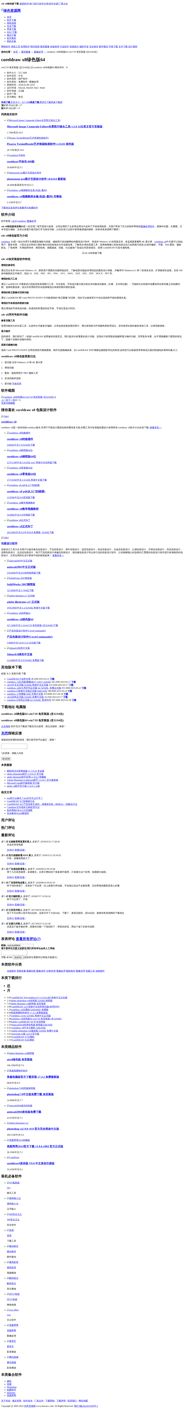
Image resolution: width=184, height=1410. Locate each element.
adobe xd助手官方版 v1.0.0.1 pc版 (23, 786)
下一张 (11, 400)
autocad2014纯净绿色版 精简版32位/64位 (32, 1025)
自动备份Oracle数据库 (18, 813)
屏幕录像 (21, 971)
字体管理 (16, 383)
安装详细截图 (8, 403)
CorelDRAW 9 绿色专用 (18, 679)
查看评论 (24, 207)
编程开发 (84, 46)
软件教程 (11, 38)
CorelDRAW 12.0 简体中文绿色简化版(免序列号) (35, 1006)
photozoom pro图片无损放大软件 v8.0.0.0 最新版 (36, 178)
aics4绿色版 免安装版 (19, 1059)
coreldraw (21, 221)
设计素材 (132, 46)
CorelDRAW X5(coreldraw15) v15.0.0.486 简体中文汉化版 (39, 997)
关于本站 (5, 1400)
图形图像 (44, 46)
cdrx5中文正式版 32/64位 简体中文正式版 (27, 685)
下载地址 (5, 207)
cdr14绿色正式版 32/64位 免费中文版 (25, 697)
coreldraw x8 (160, 241)
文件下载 (123, 46)
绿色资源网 (30, 1406)
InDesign (11, 1392)
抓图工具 (90, 971)
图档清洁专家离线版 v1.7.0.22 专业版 (25, 771)
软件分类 (43, 3)
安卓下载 (11, 26)
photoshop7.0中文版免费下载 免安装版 (30, 1094)
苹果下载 (11, 29)
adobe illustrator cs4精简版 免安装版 (28, 1003)
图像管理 (80, 971)
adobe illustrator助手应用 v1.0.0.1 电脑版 (26, 777)
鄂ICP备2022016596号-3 (86, 1406)
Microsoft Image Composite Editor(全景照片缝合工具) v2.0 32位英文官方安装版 (54, 126)
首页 (9, 17)
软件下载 (11, 20)
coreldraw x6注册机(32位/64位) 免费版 (29, 1009)
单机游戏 (11, 23)
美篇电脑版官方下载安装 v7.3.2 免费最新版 (33, 1076)
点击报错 (5, 726)
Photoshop (12, 1387)
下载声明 (61, 1400)
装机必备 (11, 41)
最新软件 (24, 3)
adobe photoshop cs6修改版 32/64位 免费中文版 (35, 1031)
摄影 (9, 1381)
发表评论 (15, 207)
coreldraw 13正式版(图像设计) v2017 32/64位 (29, 682)
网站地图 (83, 1400)
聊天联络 (35, 46)
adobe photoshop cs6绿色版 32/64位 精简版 (31, 1000)
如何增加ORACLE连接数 (19, 810)
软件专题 (53, 3)
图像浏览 (40, 971)
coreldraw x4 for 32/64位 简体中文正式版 (31, 1015)
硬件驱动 (103, 46)
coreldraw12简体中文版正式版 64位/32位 (27, 691)
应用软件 (25, 46)
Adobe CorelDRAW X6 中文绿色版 (28, 1022)
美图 (9, 1384)
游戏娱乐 (74, 46)
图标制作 (70, 971)
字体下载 (113, 46)
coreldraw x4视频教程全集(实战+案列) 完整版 (34, 196)
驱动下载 (11, 35)
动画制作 (11, 971)
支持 (10, 850)
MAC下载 (12, 32)
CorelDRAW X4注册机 (23, 1040)
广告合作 (39, 1400)
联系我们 (72, 1400)
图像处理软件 (148, 226)
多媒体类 (54, 46)
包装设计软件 (9, 543)
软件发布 (27, 1400)
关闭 (4, 733)
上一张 (4, 400)
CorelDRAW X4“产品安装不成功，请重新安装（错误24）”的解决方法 (42, 804)
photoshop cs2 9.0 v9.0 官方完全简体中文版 (33, 1128)
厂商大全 (63, 3)
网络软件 (5, 46)
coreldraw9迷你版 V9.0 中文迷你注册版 (30, 1163)
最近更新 (16, 1400)
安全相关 (93, 46)
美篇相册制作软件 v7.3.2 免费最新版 (29, 1012)
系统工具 (15, 46)
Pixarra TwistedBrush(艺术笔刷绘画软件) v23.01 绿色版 (40, 143)
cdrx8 (14, 221)
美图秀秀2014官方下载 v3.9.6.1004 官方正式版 (35, 1146)
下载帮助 (50, 1400)
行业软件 (64, 46)
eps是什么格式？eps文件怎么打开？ (25, 798)
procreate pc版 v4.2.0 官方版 (25, 1034)
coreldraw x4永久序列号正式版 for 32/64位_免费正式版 (34, 688)
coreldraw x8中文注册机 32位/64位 (29, 1028)
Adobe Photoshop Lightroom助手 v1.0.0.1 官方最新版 (32, 780)
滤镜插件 (100, 971)
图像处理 (38, 52)
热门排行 (33, 3)
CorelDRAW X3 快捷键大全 (20, 801)
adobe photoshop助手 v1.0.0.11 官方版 (25, 774)
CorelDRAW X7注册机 (23, 1037)
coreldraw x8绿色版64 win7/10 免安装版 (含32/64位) (36, 1019)
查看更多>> (156, 427)
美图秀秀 (11, 1395)
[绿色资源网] (11, 10)
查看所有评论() (28, 939)
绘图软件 (11, 1390)
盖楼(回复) (20, 850)
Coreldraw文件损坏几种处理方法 (23, 807)
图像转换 (31, 971)
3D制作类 (51, 971)
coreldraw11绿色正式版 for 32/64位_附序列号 (29, 700)
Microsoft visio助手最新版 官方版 (23, 783)
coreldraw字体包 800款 (21, 161)
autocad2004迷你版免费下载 (24, 1111)
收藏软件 (33, 207)
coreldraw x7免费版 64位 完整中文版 (25, 694)
